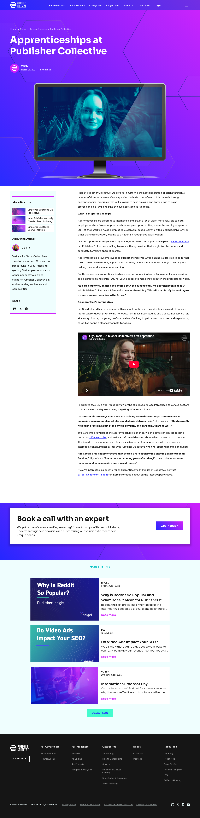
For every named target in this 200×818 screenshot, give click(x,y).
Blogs (23, 29)
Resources (169, 759)
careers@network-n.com (93, 474)
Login (158, 5)
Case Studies (170, 764)
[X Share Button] (20, 309)
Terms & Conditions (90, 804)
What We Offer (48, 753)
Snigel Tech (112, 5)
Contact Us (144, 5)
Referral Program (173, 770)
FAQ (166, 775)
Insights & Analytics (82, 770)
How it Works (48, 759)
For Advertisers (57, 5)
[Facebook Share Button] (26, 309)
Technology (108, 753)
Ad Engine (77, 759)
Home (13, 29)
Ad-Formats (78, 764)
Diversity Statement (146, 804)
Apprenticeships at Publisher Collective (50, 29)
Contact (137, 759)
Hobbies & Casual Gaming (111, 771)
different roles (97, 437)
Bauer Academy (180, 241)
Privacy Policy (69, 804)
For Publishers (77, 5)
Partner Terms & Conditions (118, 804)
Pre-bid (76, 753)
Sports (106, 764)
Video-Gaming (110, 783)
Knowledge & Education (114, 778)
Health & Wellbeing (112, 759)
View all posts (100, 713)
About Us (128, 5)
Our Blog (168, 753)
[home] (18, 5)
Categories (95, 5)
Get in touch (169, 526)
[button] (186, 5)
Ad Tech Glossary (173, 780)
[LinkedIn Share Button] (14, 309)
